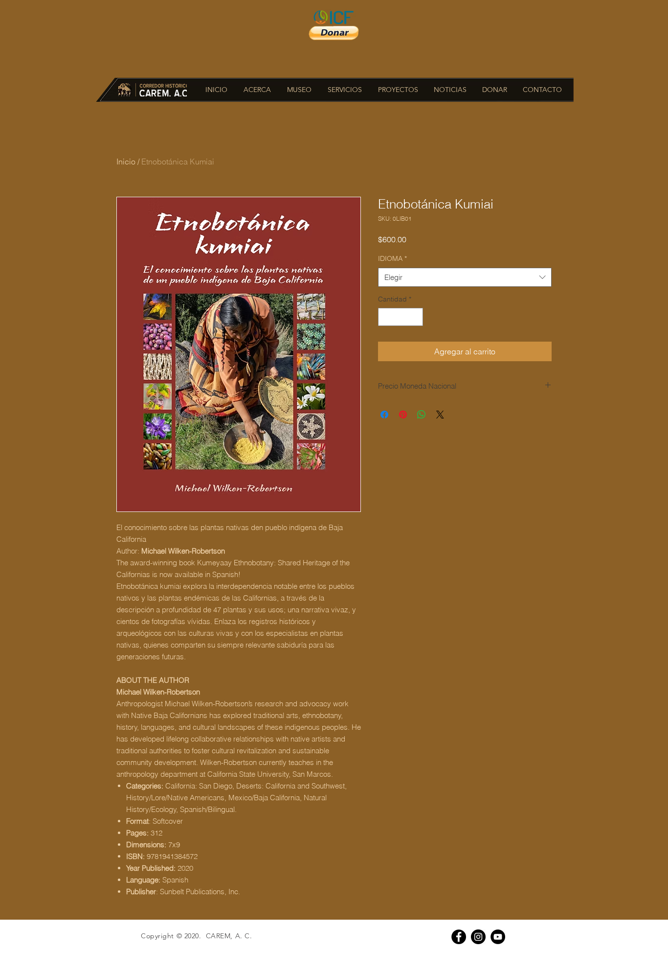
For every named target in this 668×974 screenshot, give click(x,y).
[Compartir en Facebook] (384, 414)
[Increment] (415, 316)
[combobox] (465, 277)
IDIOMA (392, 258)
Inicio (125, 161)
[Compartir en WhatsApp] (421, 414)
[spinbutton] (400, 316)
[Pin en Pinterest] (403, 414)
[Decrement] (385, 316)
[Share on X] (440, 414)
